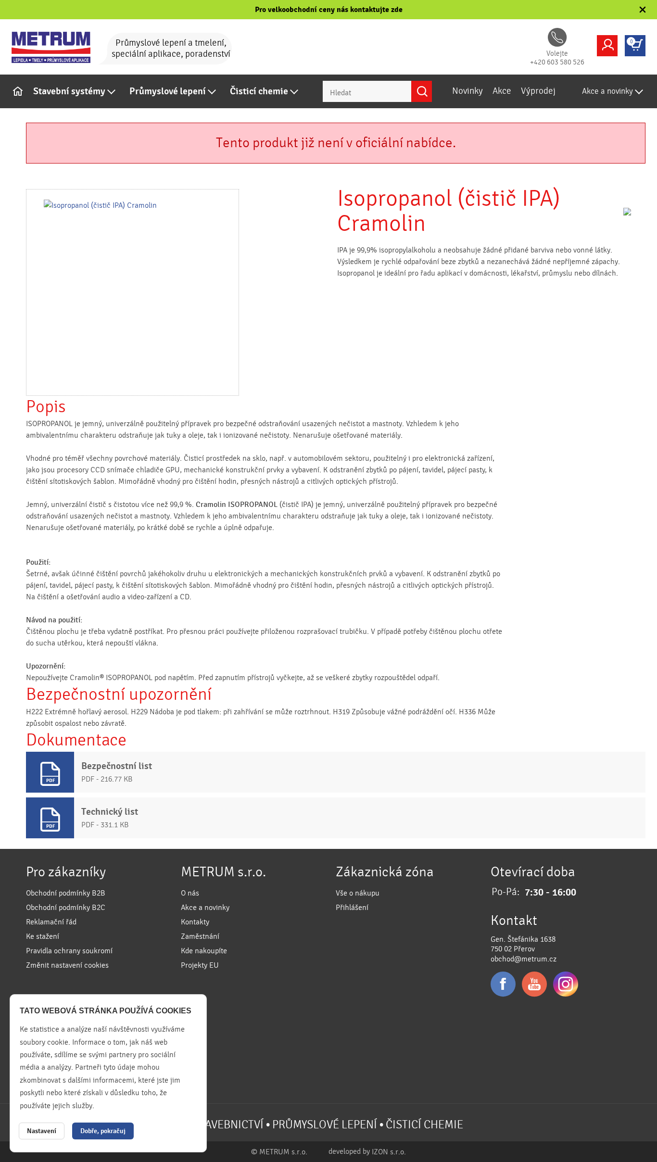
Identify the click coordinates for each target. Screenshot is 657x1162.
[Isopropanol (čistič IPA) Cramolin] (132, 292)
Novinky (467, 91)
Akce (502, 91)
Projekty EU (200, 965)
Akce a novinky (607, 91)
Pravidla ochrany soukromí (69, 951)
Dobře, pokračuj (103, 1131)
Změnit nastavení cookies (67, 965)
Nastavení (41, 1131)
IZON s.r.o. (389, 1152)
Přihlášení (352, 907)
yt (534, 984)
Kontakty (195, 922)
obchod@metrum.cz (523, 959)
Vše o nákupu (357, 893)
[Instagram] (565, 984)
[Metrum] (57, 47)
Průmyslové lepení (167, 91)
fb (503, 984)
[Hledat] (421, 91)
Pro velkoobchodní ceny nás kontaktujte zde (329, 9)
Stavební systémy (69, 91)
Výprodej (538, 91)
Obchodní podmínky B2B (65, 893)
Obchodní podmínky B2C (65, 907)
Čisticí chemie (259, 91)
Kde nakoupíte (204, 951)
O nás (190, 893)
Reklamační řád (51, 922)
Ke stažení (42, 936)
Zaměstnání (200, 936)
